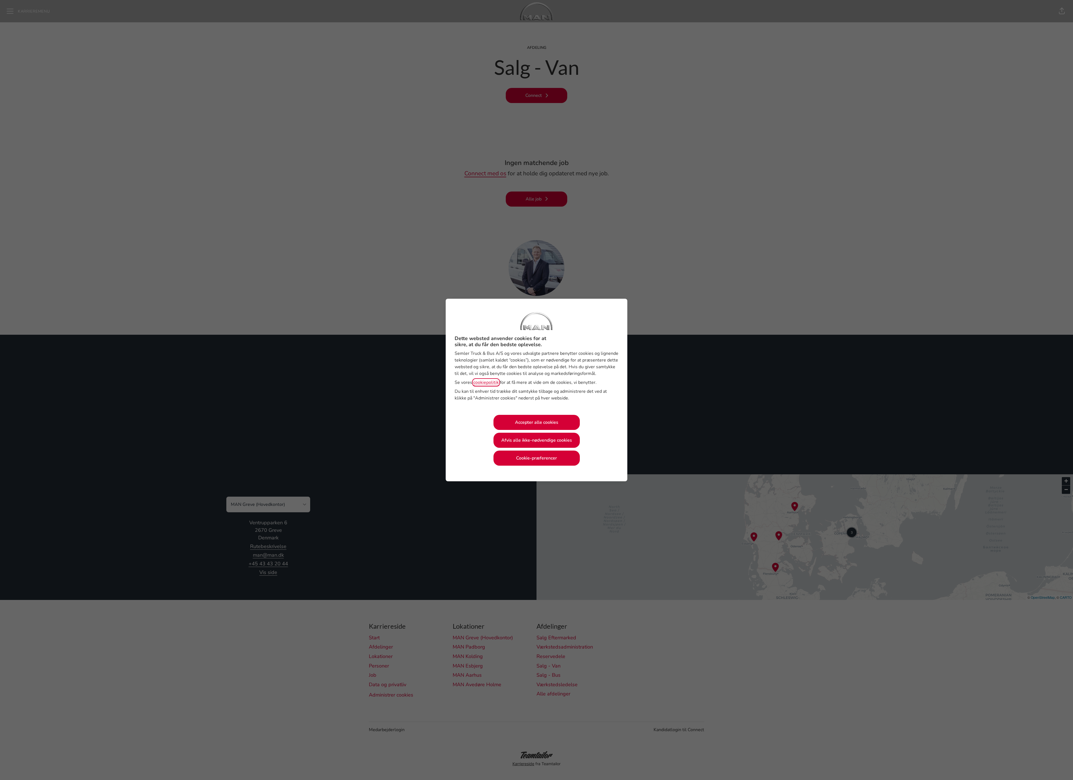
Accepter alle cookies (536, 422)
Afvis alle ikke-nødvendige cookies (536, 440)
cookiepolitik (486, 382)
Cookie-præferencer (536, 458)
